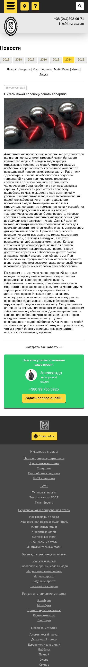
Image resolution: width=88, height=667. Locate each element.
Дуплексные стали (44, 536)
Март (36, 69)
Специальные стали (44, 541)
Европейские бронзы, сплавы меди (44, 566)
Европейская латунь (44, 586)
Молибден (44, 605)
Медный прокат (44, 576)
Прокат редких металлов (44, 610)
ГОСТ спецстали (44, 478)
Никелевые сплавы (44, 451)
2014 (68, 59)
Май (57, 69)
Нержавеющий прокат (44, 516)
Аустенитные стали (44, 526)
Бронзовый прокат (44, 561)
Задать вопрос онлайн (43, 398)
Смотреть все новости (42, 347)
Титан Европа (44, 502)
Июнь (65, 69)
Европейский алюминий (44, 644)
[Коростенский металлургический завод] (11, 26)
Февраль (24, 69)
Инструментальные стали (44, 546)
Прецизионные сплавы (44, 463)
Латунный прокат (44, 581)
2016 (43, 59)
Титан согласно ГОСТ (44, 497)
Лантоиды (44, 620)
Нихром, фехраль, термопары (44, 458)
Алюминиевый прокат (44, 634)
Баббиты (44, 649)
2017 (31, 59)
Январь (12, 69)
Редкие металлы (44, 615)
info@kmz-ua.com (71, 23)
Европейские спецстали (44, 473)
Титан (44, 486)
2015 (56, 59)
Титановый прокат (44, 492)
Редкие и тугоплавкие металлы (44, 593)
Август (43, 74)
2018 (18, 59)
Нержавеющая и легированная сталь (44, 510)
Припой (44, 654)
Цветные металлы (44, 628)
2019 (6, 59)
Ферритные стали (44, 531)
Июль (75, 69)
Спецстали (44, 468)
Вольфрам (44, 600)
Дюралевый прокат (44, 639)
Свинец (44, 664)
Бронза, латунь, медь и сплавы (44, 554)
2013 (81, 59)
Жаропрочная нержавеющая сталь (44, 521)
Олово (44, 659)
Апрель (47, 69)
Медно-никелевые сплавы (44, 571)
